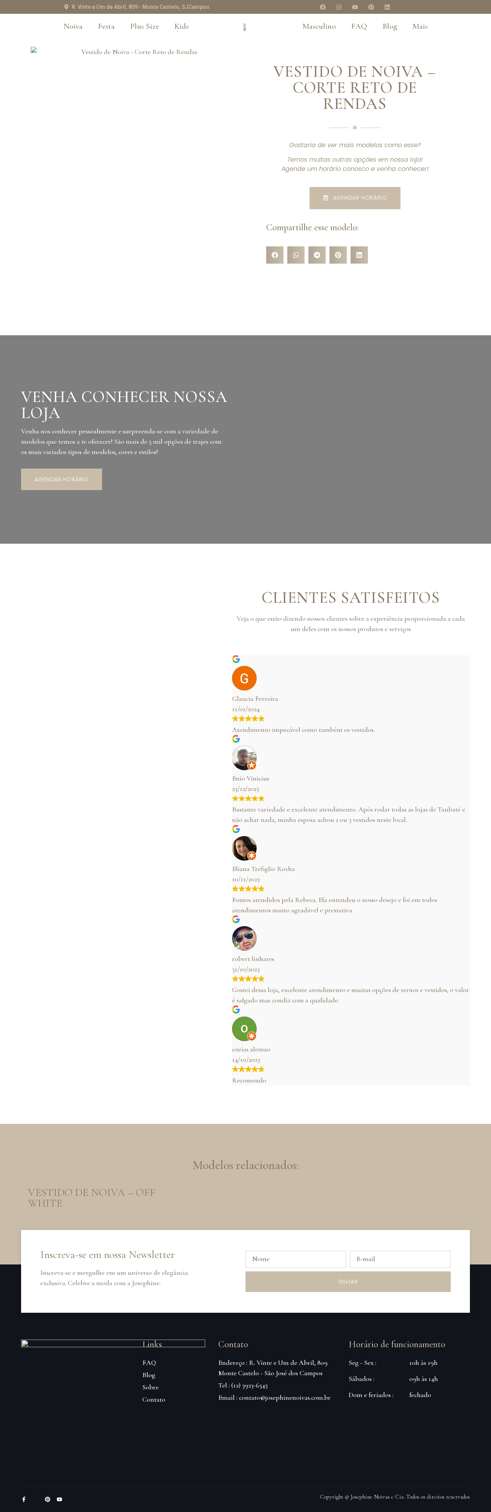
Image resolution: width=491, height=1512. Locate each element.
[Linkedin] (387, 7)
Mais (420, 26)
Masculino (319, 26)
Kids (182, 26)
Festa (106, 26)
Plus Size (144, 26)
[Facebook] (322, 7)
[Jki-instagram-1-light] (35, 1499)
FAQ (359, 26)
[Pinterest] (371, 7)
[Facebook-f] (23, 1499)
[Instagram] (338, 7)
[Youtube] (355, 7)
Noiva (73, 26)
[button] (274, 255)
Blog (389, 26)
